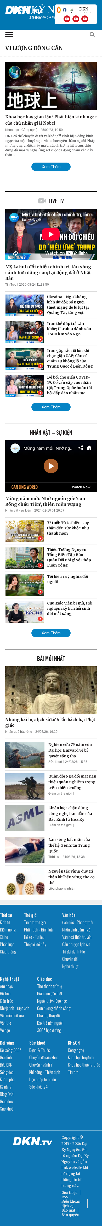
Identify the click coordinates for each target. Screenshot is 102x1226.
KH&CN (74, 1043)
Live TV (56, 201)
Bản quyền (70, 1215)
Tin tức (73, 1072)
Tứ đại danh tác (73, 951)
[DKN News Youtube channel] (67, 18)
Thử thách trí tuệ (49, 986)
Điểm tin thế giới (60, 793)
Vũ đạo (5, 1030)
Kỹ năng (6, 1087)
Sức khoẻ (55, 762)
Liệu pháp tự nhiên (61, 888)
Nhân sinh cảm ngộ (76, 930)
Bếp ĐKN (6, 1065)
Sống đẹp (7, 1072)
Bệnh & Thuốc (39, 1050)
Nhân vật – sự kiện (51, 432)
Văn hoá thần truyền (77, 937)
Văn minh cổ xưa (12, 1015)
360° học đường (49, 1030)
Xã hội (4, 937)
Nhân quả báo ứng (18, 732)
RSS (64, 1197)
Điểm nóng (8, 930)
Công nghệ (76, 1050)
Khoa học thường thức (84, 1065)
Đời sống (7, 1043)
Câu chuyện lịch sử (76, 944)
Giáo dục (44, 979)
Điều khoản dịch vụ (70, 1203)
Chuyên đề (69, 959)
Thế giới (30, 915)
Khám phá (7, 1079)
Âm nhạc (6, 986)
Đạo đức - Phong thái (77, 922)
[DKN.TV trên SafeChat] (59, 10)
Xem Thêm (51, 166)
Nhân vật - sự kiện (18, 510)
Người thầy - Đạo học (52, 1001)
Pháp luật (7, 944)
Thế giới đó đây (35, 944)
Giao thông (8, 951)
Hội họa (5, 993)
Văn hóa (69, 915)
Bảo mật (68, 1210)
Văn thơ (5, 1023)
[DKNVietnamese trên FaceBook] (64, 10)
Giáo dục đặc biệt (49, 993)
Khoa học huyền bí (81, 1057)
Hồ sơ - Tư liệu (34, 937)
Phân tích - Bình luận (39, 930)
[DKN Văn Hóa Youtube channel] (84, 18)
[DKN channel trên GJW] (82, 10)
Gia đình (6, 1057)
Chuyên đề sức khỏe (43, 1057)
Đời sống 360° (10, 1050)
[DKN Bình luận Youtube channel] (75, 18)
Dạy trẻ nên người (50, 1023)
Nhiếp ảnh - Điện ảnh (14, 1008)
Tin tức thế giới (35, 922)
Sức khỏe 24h (39, 1087)
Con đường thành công (54, 1008)
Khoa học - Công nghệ (21, 130)
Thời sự (53, 857)
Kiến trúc (6, 1001)
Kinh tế (5, 922)
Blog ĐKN (7, 1094)
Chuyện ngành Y (41, 1065)
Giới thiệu (69, 1192)
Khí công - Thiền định (44, 1072)
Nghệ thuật (70, 966)
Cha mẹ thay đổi (48, 1015)
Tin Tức (10, 284)
